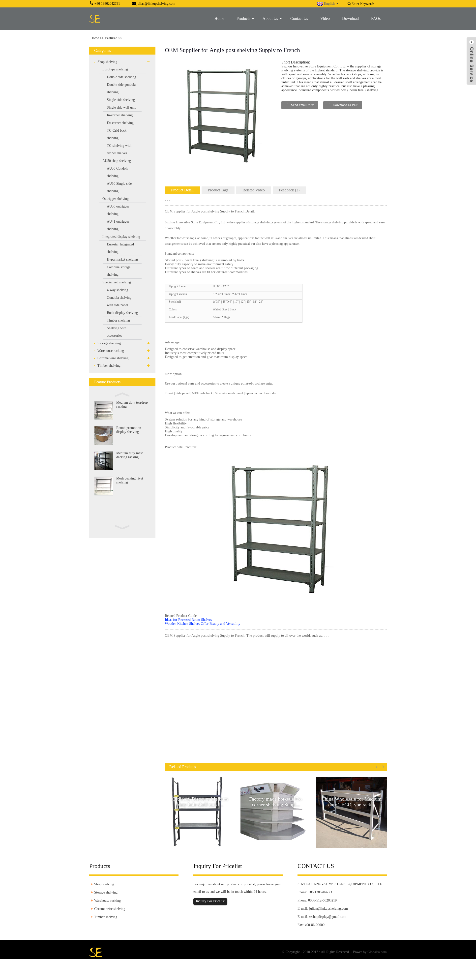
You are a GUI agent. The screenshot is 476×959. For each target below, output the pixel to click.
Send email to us (302, 105)
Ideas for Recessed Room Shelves (188, 620)
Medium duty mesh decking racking (129, 455)
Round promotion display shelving (128, 430)
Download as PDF (345, 105)
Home (94, 38)
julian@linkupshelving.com (328, 908)
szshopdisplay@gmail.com (327, 917)
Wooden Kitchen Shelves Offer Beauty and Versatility (202, 624)
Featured (111, 38)
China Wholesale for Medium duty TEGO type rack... (352, 801)
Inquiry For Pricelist (210, 901)
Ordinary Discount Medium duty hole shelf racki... (200, 801)
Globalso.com (377, 952)
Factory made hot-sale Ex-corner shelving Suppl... (275, 801)
